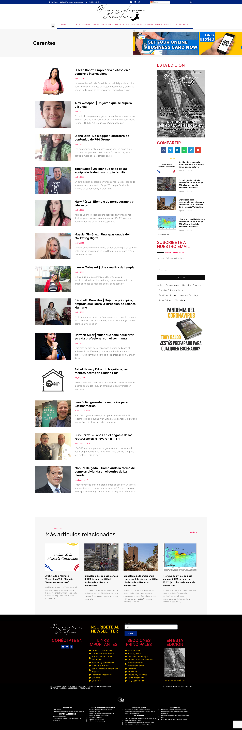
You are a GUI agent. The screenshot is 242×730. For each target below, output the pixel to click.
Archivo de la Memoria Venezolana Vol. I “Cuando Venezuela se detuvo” (191, 164)
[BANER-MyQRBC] (187, 54)
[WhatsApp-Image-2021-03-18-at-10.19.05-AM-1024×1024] (181, 352)
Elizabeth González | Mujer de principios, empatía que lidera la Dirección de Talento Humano (105, 303)
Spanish (156, 2)
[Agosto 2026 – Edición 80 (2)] (181, 136)
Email (127, 623)
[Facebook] (131, 2)
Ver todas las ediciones (175, 680)
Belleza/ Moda (74, 25)
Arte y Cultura (170, 25)
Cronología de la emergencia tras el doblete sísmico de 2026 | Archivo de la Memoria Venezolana (191, 203)
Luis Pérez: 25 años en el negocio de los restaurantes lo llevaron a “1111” (103, 436)
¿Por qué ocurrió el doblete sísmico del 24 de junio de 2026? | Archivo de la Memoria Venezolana (192, 223)
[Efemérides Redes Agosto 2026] (121, 20)
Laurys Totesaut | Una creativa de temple (104, 267)
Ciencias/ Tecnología (153, 25)
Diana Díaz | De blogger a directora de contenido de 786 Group (102, 137)
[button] (191, 2)
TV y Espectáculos (134, 25)
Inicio (63, 25)
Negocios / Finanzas (90, 25)
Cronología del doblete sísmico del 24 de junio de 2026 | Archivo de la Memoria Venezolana (191, 184)
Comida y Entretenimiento (112, 25)
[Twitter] (135, 2)
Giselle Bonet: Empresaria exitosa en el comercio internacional (103, 71)
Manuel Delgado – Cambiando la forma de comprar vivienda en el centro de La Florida (105, 471)
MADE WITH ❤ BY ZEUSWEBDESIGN (177, 687)
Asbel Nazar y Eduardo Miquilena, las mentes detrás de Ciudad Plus (101, 371)
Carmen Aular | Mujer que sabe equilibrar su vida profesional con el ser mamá (104, 336)
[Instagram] (139, 2)
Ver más (182, 25)
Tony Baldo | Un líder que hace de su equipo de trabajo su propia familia (101, 170)
